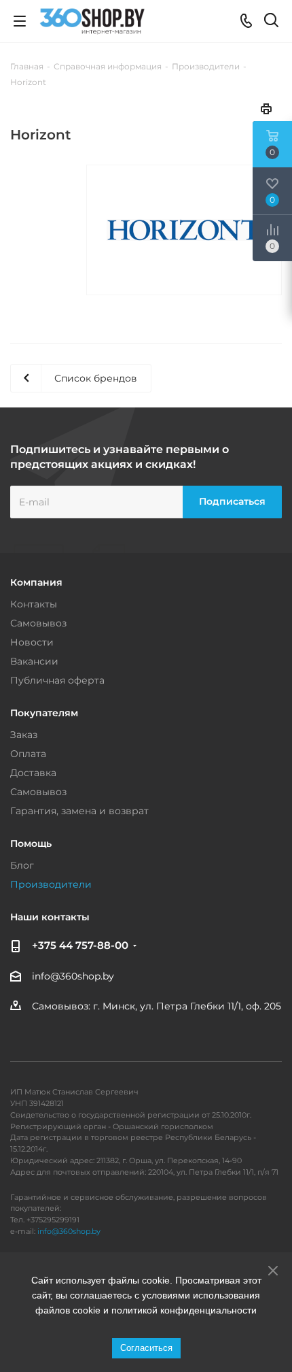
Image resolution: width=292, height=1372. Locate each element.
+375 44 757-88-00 (80, 945)
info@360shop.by (73, 976)
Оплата (28, 754)
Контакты (33, 604)
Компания (36, 582)
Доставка (33, 773)
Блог (22, 865)
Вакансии (34, 661)
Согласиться (146, 1348)
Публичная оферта (57, 680)
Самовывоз (38, 623)
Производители (51, 884)
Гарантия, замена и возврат (79, 811)
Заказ (23, 735)
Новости (32, 642)
